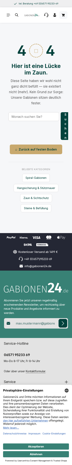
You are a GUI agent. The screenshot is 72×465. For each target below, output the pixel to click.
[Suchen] (17, 15)
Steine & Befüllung (36, 208)
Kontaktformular (36, 371)
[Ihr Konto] (55, 15)
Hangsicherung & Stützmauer (36, 188)
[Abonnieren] (63, 323)
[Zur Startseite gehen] (32, 15)
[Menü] (8, 15)
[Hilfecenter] (46, 15)
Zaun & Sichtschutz (36, 198)
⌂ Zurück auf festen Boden (36, 149)
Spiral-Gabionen (36, 178)
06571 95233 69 (17, 355)
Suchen (65, 126)
